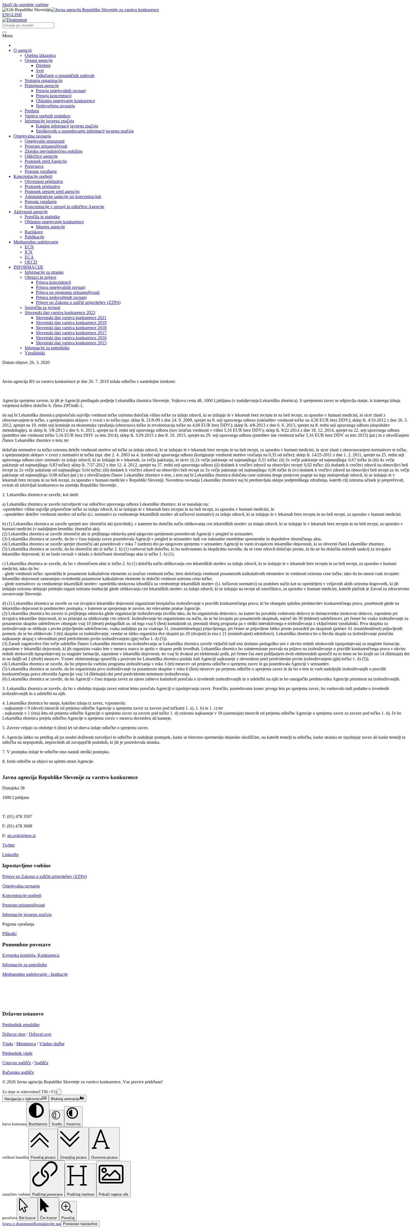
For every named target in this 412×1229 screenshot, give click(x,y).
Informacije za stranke (44, 272)
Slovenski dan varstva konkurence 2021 (71, 317)
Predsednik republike (21, 1024)
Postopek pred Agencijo (46, 161)
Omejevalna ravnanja (32, 136)
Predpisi (32, 110)
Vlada (7, 1043)
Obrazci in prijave (40, 277)
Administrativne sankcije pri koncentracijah (63, 196)
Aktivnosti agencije (30, 211)
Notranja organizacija (44, 80)
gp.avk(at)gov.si (21, 835)
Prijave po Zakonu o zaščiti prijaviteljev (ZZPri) (78, 302)
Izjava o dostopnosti (18, 1224)
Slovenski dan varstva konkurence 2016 (71, 337)
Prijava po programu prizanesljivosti (67, 292)
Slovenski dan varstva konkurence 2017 (71, 332)
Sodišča (41, 1062)
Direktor (43, 65)
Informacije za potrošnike (47, 347)
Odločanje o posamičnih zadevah (65, 75)
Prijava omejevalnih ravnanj (60, 287)
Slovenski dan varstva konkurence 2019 (71, 322)
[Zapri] (59, 1092)
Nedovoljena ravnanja (55, 105)
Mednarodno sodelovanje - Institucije (35, 974)
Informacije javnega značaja (49, 121)
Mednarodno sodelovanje (35, 242)
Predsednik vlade (17, 1053)
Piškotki (9, 933)
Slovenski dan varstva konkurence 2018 (71, 327)
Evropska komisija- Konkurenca (30, 955)
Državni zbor (14, 1034)
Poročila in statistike (42, 216)
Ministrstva (26, 1043)
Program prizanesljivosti (46, 146)
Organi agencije (39, 60)
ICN (29, 252)
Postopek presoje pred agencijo (52, 191)
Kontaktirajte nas (47, 1224)
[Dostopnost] (14, 19)
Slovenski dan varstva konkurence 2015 (71, 342)
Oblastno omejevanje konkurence (65, 100)
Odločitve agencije (41, 156)
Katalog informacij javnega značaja (67, 126)
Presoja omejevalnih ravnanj (61, 90)
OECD (31, 262)
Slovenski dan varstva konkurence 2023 (60, 312)
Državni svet (40, 1034)
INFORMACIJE (28, 267)
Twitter (8, 845)
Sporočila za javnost (42, 307)
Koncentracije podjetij (32, 176)
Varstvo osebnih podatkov (48, 115)
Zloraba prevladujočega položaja (53, 151)
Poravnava (34, 166)
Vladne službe (51, 1043)
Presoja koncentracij (53, 95)
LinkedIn (10, 854)
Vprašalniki (35, 352)
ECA (29, 257)
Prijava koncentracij (53, 282)
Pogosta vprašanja (41, 171)
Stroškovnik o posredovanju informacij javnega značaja (85, 131)
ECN (29, 247)
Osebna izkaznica (40, 55)
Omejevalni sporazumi (44, 141)
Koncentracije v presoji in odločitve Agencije (64, 206)
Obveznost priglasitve (44, 181)
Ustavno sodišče (16, 1062)
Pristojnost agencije (42, 85)
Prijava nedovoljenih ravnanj (61, 297)
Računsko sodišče (18, 1072)
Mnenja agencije (50, 226)
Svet (40, 70)
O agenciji (22, 50)
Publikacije (34, 236)
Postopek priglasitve (42, 186)
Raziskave (34, 231)
